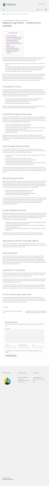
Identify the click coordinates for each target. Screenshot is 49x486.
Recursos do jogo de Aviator (12, 40)
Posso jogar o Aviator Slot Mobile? (13, 49)
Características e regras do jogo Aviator (14, 37)
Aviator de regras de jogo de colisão (13, 38)
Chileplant (17, 20)
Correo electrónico (23, 345)
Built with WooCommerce (8, 479)
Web (33, 345)
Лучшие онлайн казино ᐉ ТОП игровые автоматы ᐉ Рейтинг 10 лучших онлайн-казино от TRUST (35, 311)
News (8, 14)
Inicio (4, 9)
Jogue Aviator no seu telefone (12, 48)
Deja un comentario (24, 20)
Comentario (8, 328)
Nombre (7, 345)
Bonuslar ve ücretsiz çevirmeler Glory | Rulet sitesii (12, 311)
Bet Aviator (22, 150)
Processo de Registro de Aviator (12, 41)
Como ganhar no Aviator (11, 35)
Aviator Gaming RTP (10, 46)
